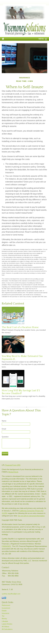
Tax (3, 616)
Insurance (5, 613)
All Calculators (7, 629)
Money (4, 618)
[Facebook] (3, 598)
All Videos (5, 626)
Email (4, 429)
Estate (4, 611)
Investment (6, 608)
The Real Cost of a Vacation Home (20, 327)
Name (4, 421)
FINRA (4, 546)
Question (5, 437)
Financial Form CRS (12, 465)
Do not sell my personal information (31, 516)
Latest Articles (7, 624)
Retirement (6, 605)
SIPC (9, 546)
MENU (41, 39)
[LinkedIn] (5, 598)
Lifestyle (5, 621)
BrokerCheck (13, 472)
